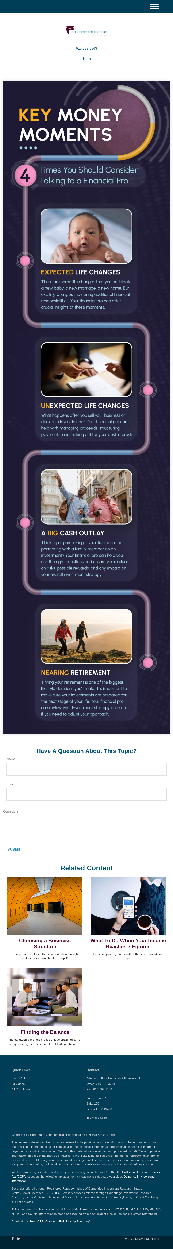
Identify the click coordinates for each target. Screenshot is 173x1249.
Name (11, 759)
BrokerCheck (106, 1134)
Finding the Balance (45, 1032)
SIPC (56, 1193)
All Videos (18, 1084)
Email (10, 784)
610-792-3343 (86, 48)
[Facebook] (84, 58)
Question (10, 811)
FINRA (48, 1193)
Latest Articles (21, 1078)
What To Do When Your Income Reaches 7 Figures (128, 944)
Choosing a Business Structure (45, 944)
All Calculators (21, 1089)
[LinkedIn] (89, 58)
